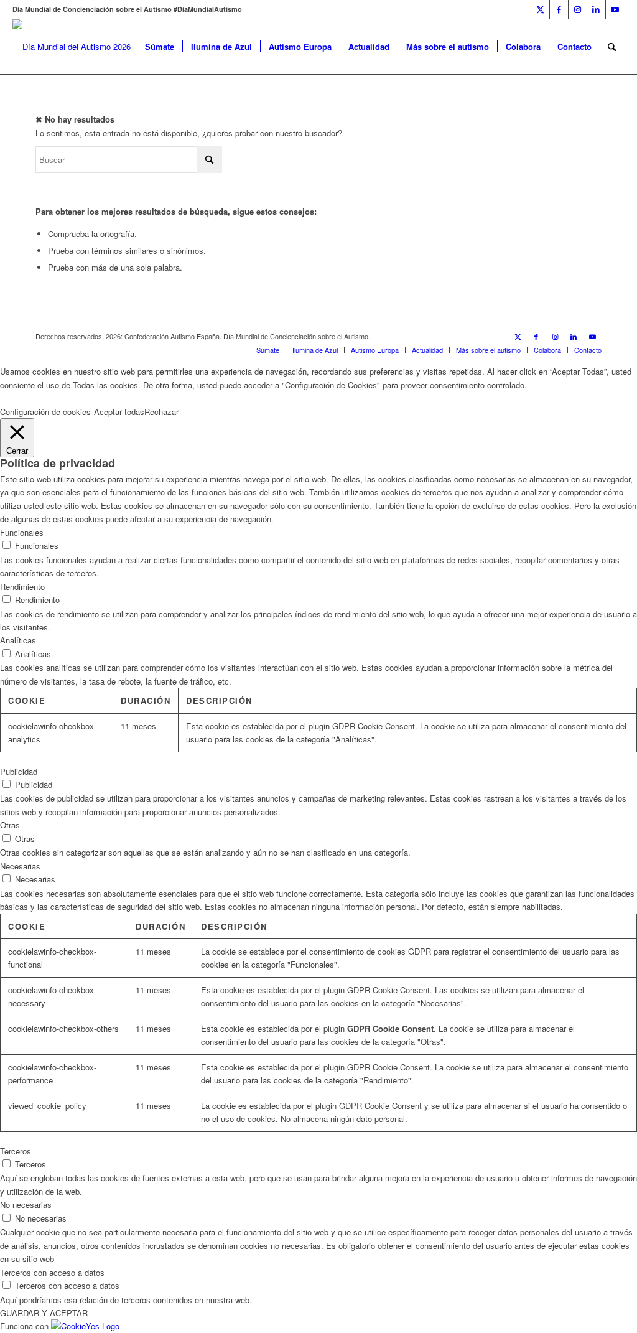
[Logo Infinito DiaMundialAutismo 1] (71, 46)
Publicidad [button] (18, 771)
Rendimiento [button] (22, 586)
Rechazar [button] (161, 412)
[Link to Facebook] (559, 9)
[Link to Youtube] (615, 9)
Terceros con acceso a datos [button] (52, 1272)
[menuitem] (159, 46)
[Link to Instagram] (578, 9)
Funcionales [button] (22, 532)
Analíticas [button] (18, 640)
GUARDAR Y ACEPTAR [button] (44, 1313)
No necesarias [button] (26, 1204)
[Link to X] (540, 9)
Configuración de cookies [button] (45, 412)
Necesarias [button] (20, 866)
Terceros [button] (15, 1151)
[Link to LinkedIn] (596, 9)
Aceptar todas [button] (119, 412)
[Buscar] (612, 46)
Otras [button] (10, 825)
